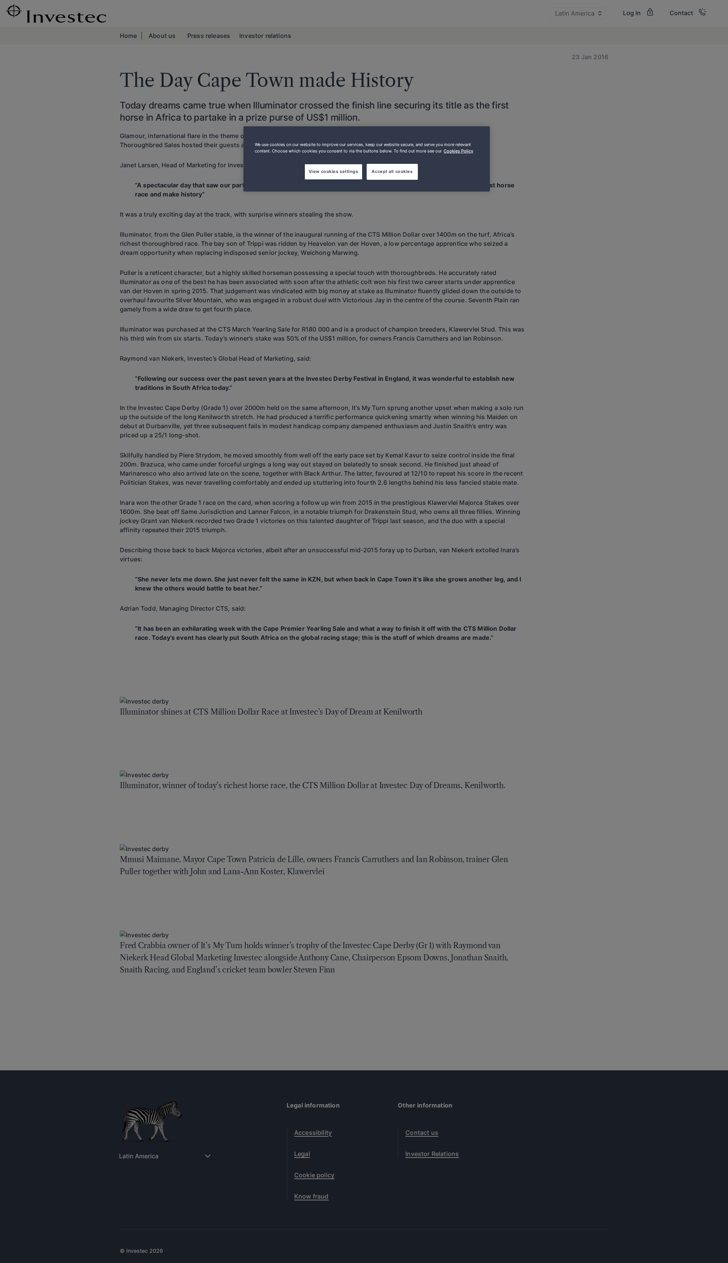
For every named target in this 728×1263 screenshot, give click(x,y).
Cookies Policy (458, 151)
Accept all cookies (392, 171)
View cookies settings (333, 171)
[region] (366, 159)
